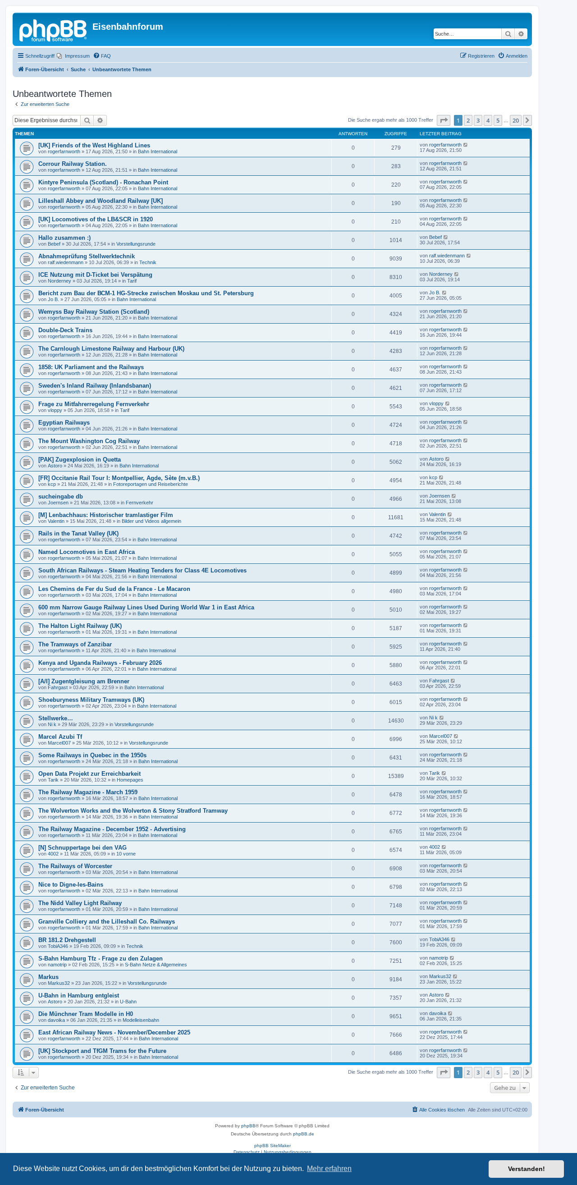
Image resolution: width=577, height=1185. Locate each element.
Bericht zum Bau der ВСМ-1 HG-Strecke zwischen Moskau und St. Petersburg (146, 293)
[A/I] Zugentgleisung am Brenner (83, 681)
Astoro (55, 465)
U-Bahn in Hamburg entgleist (78, 995)
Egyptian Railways (64, 422)
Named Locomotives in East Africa (86, 552)
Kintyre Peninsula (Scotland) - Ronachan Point (103, 182)
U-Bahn (128, 1001)
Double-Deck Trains (65, 330)
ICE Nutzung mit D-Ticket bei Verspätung (95, 274)
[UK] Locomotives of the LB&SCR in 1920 (95, 219)
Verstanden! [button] (526, 1168)
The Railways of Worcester (75, 866)
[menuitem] (73, 55)
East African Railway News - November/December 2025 (114, 1032)
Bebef (54, 244)
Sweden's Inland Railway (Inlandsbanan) (94, 385)
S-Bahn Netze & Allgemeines (156, 964)
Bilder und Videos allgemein (151, 521)
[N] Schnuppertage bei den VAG (82, 847)
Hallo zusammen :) (64, 237)
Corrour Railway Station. (72, 163)
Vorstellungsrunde (136, 244)
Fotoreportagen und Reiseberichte (150, 484)
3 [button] (478, 120)
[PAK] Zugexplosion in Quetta (79, 459)
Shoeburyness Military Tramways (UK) (91, 699)
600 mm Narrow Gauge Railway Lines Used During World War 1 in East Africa (146, 607)
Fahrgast (58, 687)
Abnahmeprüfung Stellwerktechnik (86, 256)
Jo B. (53, 299)
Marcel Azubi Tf (60, 736)
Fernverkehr (139, 502)
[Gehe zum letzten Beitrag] (466, 144)
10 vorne (126, 853)
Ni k (52, 724)
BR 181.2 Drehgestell (67, 940)
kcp (52, 484)
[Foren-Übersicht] (53, 29)
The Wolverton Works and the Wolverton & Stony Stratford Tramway (133, 810)
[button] (443, 120)
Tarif (132, 281)
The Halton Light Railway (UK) (80, 625)
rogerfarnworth (64, 151)
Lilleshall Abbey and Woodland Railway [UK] (100, 200)
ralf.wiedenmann (65, 262)
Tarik (53, 779)
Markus (48, 977)
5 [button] (497, 120)
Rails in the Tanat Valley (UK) (78, 533)
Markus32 (59, 983)
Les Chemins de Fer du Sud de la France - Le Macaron (114, 589)
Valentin (56, 521)
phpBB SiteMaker (272, 1145)
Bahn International (157, 151)
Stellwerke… (55, 718)
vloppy (55, 410)
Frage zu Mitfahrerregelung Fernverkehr (93, 404)
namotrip (57, 964)
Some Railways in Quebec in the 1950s (92, 755)
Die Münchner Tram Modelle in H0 (85, 1014)
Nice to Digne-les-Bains (70, 884)
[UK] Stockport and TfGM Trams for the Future (102, 1051)
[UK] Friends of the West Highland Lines (94, 145)
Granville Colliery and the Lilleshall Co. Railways (106, 921)
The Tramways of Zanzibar (75, 644)
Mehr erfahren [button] (329, 1168)
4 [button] (488, 120)
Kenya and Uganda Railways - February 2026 (100, 662)
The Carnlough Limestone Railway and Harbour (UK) (111, 348)
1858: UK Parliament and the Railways (91, 367)
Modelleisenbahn (141, 1020)
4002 (53, 853)
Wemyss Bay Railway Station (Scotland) (93, 311)
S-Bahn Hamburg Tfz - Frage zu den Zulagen (100, 958)
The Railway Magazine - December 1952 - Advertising (112, 829)
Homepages (130, 779)
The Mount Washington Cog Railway (89, 441)
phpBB (248, 1125)
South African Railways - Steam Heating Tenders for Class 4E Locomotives (142, 570)
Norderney (59, 281)
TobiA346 (58, 946)
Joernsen (58, 502)
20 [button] (516, 120)
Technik (147, 262)
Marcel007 (59, 743)
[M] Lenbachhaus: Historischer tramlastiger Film (105, 515)
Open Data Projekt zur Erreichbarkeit (89, 773)
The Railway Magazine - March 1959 (87, 792)
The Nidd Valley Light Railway (80, 903)
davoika (56, 1020)
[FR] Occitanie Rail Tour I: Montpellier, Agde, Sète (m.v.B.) (119, 478)
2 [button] (468, 120)
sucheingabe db (60, 496)
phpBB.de (303, 1133)
